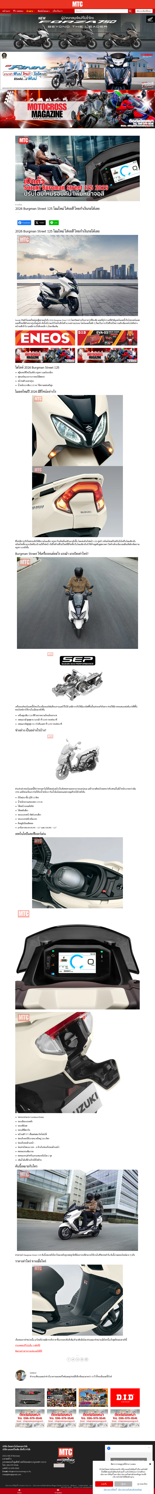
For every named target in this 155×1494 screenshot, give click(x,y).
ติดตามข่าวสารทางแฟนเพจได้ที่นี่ (28, 1351)
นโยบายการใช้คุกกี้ (110, 1489)
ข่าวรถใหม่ (18, 205)
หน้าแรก (6, 10)
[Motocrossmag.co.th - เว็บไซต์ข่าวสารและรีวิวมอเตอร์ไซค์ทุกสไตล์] (77, 4)
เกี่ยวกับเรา (57, 10)
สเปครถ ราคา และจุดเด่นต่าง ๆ (84, 1487)
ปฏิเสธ (123, 1484)
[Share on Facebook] (69, 1359)
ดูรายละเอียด (142, 1484)
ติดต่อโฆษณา (44, 10)
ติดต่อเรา (74, 1485)
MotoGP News (66, 1487)
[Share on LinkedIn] (86, 1359)
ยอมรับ (104, 1484)
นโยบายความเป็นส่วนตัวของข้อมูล (130, 1489)
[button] (150, 1464)
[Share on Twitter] (73, 1359)
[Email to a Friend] (78, 1359)
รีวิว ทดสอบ (18, 10)
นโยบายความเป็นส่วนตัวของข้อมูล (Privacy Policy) (51, 1485)
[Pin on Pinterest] (82, 1359)
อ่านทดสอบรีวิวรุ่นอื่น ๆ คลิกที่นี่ (27, 1345)
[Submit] (130, 11)
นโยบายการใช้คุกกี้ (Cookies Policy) (18, 1485)
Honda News (83, 1485)
